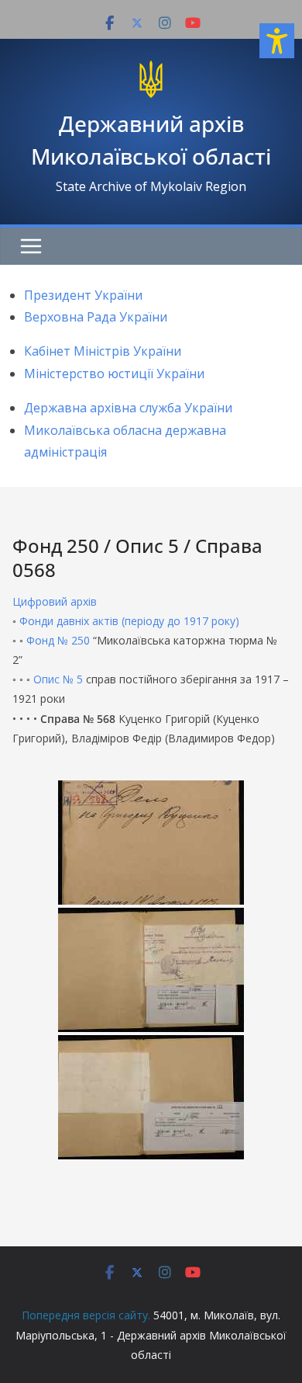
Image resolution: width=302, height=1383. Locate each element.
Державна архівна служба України (128, 407)
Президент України (83, 295)
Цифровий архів (54, 601)
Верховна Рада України (95, 316)
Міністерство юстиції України (114, 373)
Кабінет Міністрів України (102, 351)
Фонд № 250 (58, 640)
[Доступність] (276, 40)
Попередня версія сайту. (86, 1315)
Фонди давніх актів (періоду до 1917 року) (129, 620)
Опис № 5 (58, 679)
